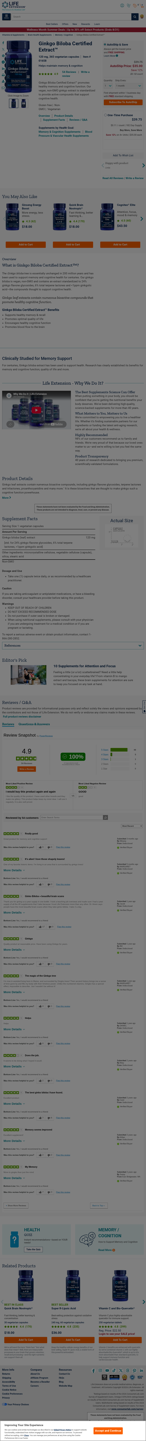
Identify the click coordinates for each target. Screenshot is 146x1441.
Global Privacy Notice (62, 1430)
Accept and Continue (108, 1430)
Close (26, 1435)
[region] (73, 1431)
